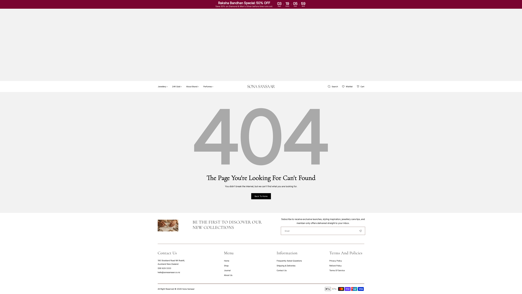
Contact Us (282, 270)
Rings (192, 105)
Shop (226, 265)
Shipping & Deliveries (286, 265)
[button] (360, 86)
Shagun (193, 124)
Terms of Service (337, 270)
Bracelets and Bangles (200, 110)
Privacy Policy (335, 261)
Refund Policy (335, 265)
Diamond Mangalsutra (199, 133)
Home (226, 261)
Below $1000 (195, 94)
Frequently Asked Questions (289, 261)
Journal (227, 270)
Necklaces (194, 100)
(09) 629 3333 (164, 268)
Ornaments (194, 119)
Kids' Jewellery (196, 115)
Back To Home (261, 196)
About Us (228, 275)
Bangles (193, 128)
